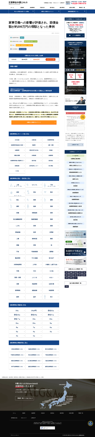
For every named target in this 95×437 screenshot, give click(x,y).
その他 (17, 171)
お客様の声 (62, 2)
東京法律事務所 (51, 349)
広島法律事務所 (17, 349)
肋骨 (34, 232)
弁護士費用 (72, 7)
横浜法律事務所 (22, 49)
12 (50, 319)
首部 (34, 225)
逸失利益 (34, 160)
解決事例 (62, 7)
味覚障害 (51, 290)
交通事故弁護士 (81, 435)
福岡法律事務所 (51, 366)
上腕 (17, 238)
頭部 (18, 193)
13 (34, 319)
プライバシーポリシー (15, 435)
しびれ (18, 225)
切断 (17, 284)
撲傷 (17, 245)
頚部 (34, 200)
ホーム (12, 7)
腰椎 (51, 200)
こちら (73, 31)
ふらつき (34, 277)
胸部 (51, 238)
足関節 (51, 232)
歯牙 (34, 297)
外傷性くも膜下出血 (51, 264)
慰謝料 (22, 7)
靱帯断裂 (17, 290)
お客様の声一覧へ (75, 144)
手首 (17, 251)
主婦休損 (34, 140)
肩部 (51, 212)
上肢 (17, 185)
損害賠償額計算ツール (73, 11)
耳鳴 (17, 271)
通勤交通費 (17, 155)
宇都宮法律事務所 (17, 355)
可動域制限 (34, 251)
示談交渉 (42, 7)
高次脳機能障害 (17, 219)
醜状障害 (17, 258)
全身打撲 (51, 284)
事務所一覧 (82, 7)
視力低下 (51, 258)
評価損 (50, 150)
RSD (34, 271)
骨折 (51, 192)
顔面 (51, 225)
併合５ (51, 315)
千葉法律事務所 (51, 355)
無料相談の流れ (14, 417)
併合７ (17, 319)
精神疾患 (34, 238)
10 (34, 323)
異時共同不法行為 (34, 150)
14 (17, 310)
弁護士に (47, 11)
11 (17, 323)
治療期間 (17, 150)
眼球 (17, 297)
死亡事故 (51, 165)
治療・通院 (51, 145)
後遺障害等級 (51, 140)
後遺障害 (32, 7)
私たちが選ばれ (21, 11)
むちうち (34, 184)
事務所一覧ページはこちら (25, 398)
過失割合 (52, 7)
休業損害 (34, 155)
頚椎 (51, 206)
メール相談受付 (76, 35)
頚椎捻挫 (34, 212)
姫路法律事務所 (34, 366)
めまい (51, 277)
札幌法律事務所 (34, 349)
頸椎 (51, 219)
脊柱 (34, 192)
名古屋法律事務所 (34, 360)
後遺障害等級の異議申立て (17, 160)
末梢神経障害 (18, 264)
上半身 (35, 264)
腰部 (17, 206)
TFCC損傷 (35, 258)
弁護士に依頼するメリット (34, 122)
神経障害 (34, 284)
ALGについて (56, 2)
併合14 (34, 315)
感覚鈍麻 (34, 290)
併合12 (17, 315)
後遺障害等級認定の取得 (17, 145)
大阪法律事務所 (51, 360)
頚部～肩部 (17, 277)
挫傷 (17, 212)
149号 (34, 310)
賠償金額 (17, 165)
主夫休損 (17, 140)
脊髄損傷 (17, 232)
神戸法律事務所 (17, 366)
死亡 (51, 297)
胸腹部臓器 (34, 219)
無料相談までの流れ (48, 2)
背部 (34, 245)
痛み (17, 200)
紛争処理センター (34, 165)
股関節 (51, 251)
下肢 (51, 185)
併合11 (51, 310)
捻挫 (34, 206)
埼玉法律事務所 (34, 355)
